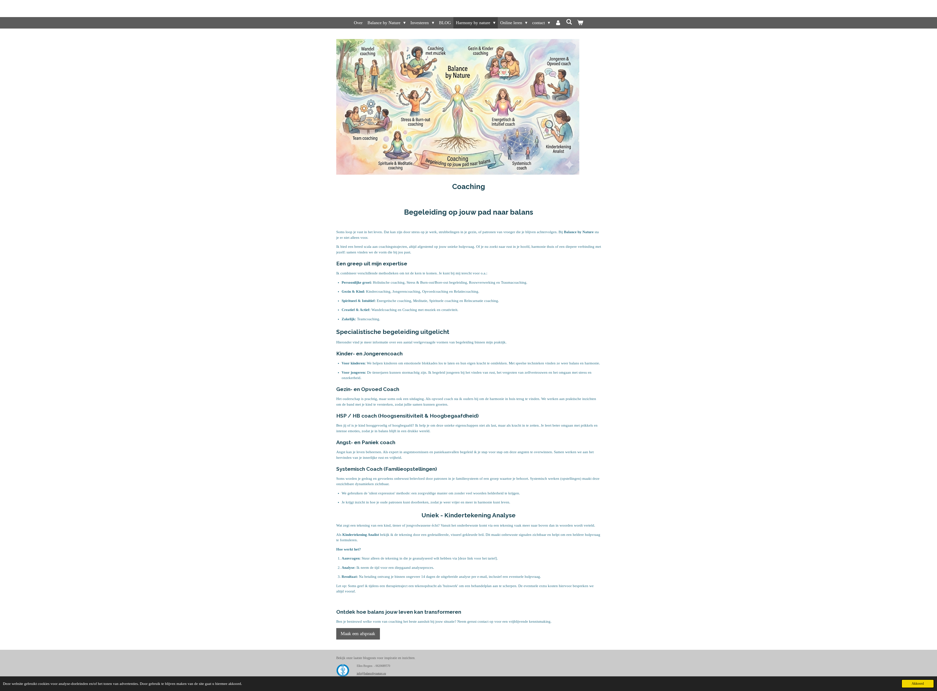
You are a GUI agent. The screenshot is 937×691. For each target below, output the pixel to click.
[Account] (557, 23)
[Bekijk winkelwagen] (580, 23)
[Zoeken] (568, 22)
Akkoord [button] (918, 683)
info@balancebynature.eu (371, 673)
